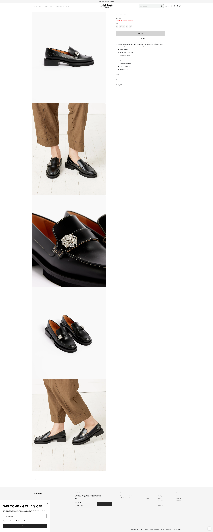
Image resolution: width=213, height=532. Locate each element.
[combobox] (150, 6)
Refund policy (134, 529)
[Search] (161, 6)
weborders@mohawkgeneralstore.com (128, 497)
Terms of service (154, 529)
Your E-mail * (78, 502)
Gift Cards (160, 500)
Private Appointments (163, 503)
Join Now (25, 526)
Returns (159, 498)
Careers (147, 498)
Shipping (160, 496)
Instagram (178, 496)
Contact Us (160, 505)
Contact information (166, 529)
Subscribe (104, 504)
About (146, 496)
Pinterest (178, 500)
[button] (173, 6)
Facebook (178, 498)
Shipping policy (177, 529)
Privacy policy (144, 529)
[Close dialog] (47, 503)
